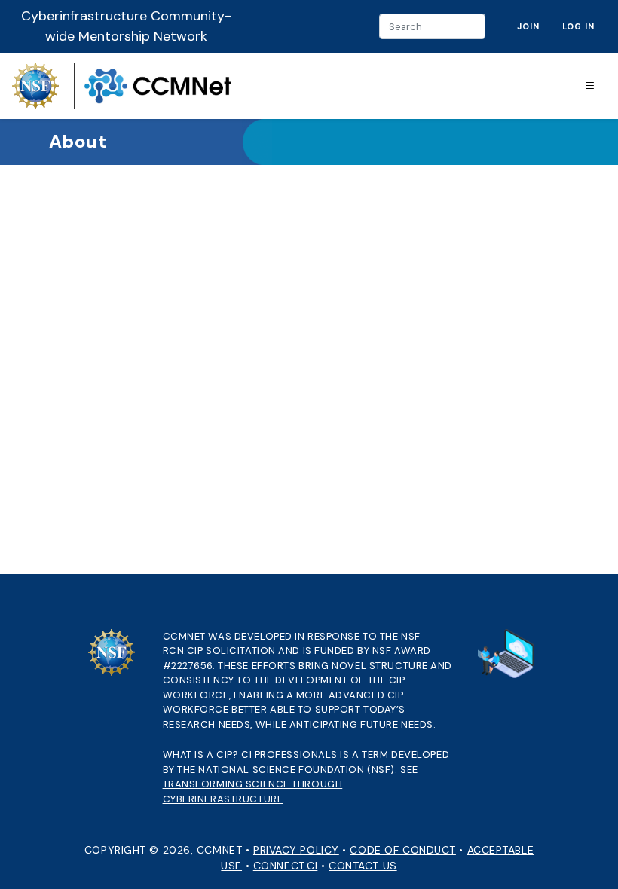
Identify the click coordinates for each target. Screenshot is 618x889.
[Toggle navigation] (590, 86)
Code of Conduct (402, 850)
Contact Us (363, 865)
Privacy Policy (296, 850)
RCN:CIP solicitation (219, 650)
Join (528, 26)
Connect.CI (285, 865)
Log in (578, 26)
